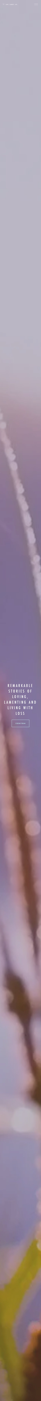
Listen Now (20, 723)
